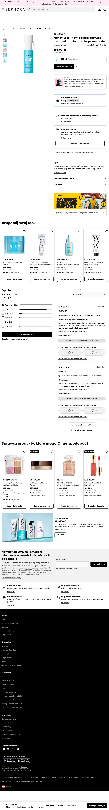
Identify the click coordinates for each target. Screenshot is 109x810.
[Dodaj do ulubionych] (24, 231)
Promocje (24, 768)
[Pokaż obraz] (5, 35)
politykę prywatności (31, 574)
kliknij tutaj (24, 767)
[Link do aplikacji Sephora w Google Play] (9, 760)
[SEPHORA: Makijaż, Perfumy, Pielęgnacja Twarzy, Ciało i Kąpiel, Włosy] (15, 9)
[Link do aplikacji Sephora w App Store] (23, 760)
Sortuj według (76, 290)
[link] (27, 334)
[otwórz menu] (3, 9)
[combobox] (89, 294)
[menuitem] (99, 9)
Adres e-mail (60, 560)
